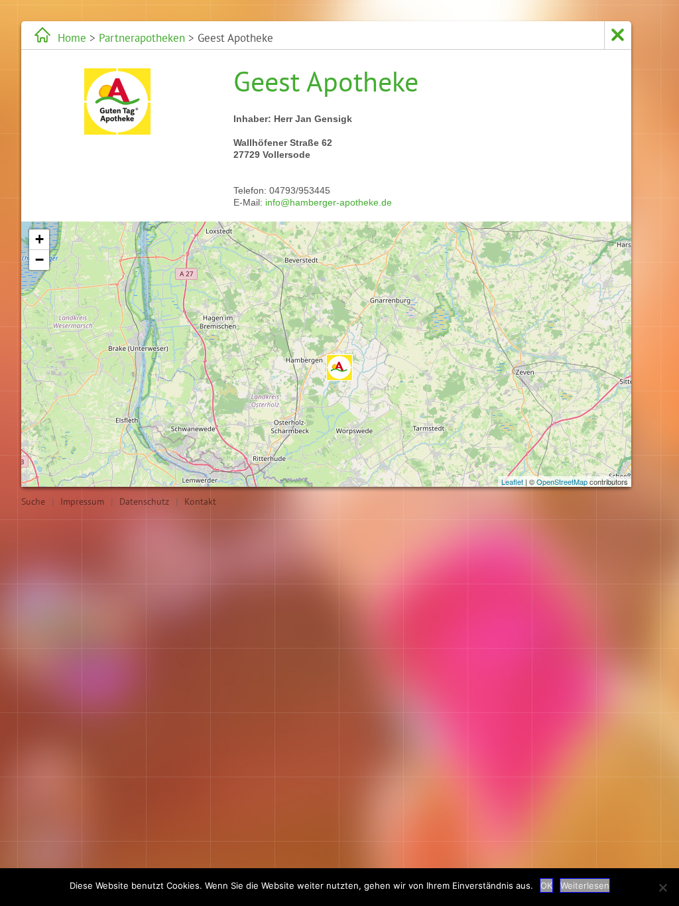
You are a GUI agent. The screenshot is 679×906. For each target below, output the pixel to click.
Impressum (82, 501)
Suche (33, 501)
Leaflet (512, 481)
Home (72, 38)
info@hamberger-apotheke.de (328, 202)
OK (546, 885)
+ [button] (39, 239)
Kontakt (200, 501)
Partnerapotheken (142, 38)
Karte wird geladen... (324, 354)
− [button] (39, 259)
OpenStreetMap (561, 481)
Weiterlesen (584, 885)
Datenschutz (144, 501)
